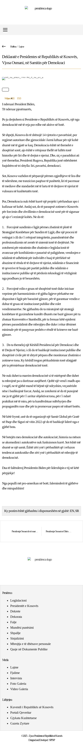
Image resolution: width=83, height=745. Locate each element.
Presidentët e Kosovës (24, 606)
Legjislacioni (18, 600)
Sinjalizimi (17, 638)
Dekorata (16, 616)
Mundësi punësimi (22, 627)
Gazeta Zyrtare (19, 723)
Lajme (21, 46)
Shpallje (15, 633)
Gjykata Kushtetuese (23, 718)
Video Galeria (19, 689)
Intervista (16, 678)
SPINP (52, 740)
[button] (79, 30)
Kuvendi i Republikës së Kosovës (31, 707)
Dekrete (15, 611)
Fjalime (15, 672)
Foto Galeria (18, 683)
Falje (13, 622)
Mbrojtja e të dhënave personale (30, 644)
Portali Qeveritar (20, 712)
